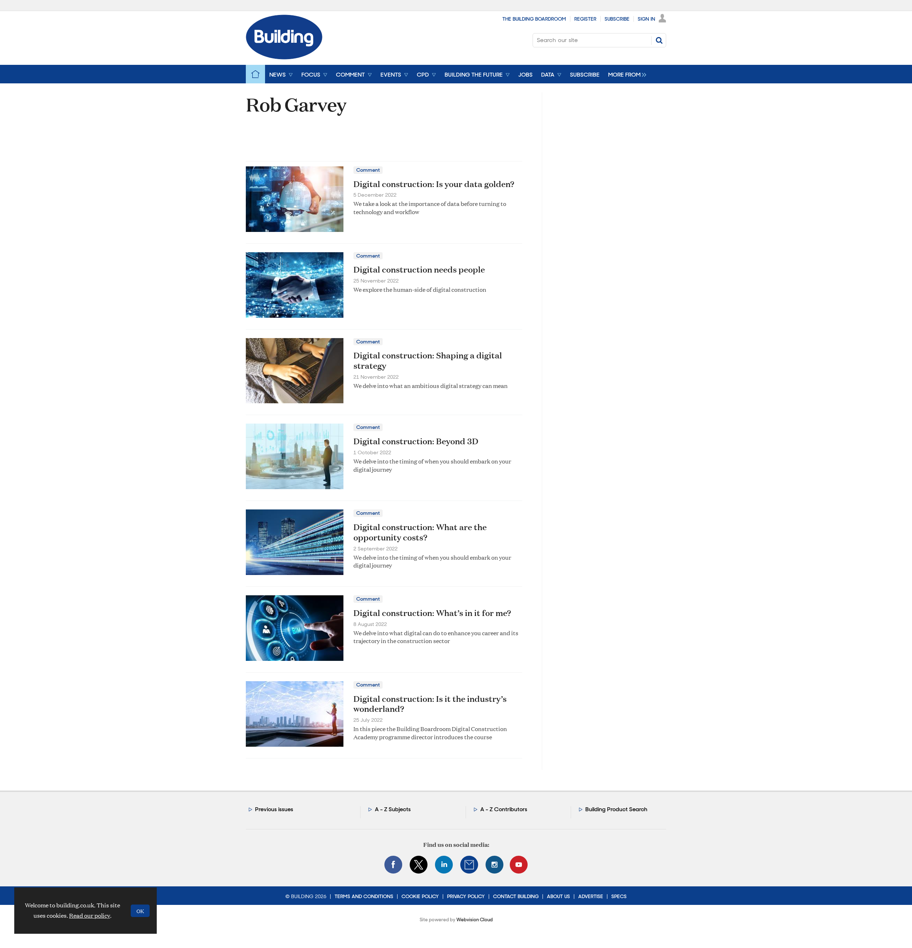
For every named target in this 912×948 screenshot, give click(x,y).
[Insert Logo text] (284, 57)
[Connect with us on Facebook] (393, 864)
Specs (619, 896)
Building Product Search (616, 809)
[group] (625, 74)
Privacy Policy (466, 896)
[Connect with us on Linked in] (444, 864)
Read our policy (89, 915)
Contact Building (516, 896)
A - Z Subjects (393, 809)
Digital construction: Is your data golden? (433, 184)
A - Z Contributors (503, 809)
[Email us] (469, 864)
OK (140, 911)
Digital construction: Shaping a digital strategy (427, 360)
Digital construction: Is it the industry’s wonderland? (430, 704)
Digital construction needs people (419, 269)
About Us (558, 896)
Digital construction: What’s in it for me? (432, 612)
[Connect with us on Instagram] (494, 864)
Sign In (646, 19)
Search (659, 40)
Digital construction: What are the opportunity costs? (420, 532)
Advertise (590, 896)
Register (585, 19)
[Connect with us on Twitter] (418, 864)
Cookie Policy (420, 896)
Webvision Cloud (474, 920)
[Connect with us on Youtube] (518, 864)
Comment (368, 170)
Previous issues (274, 809)
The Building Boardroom (534, 19)
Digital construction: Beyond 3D (415, 441)
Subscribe (617, 19)
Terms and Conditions (364, 896)
